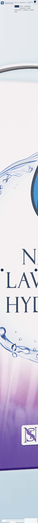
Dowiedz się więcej (28, 520)
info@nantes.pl (24, 2)
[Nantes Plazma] (7, 3)
